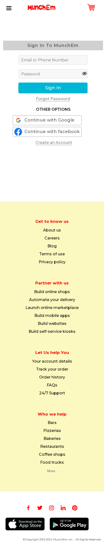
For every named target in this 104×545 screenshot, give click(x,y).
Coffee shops (52, 454)
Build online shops (52, 292)
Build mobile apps (52, 316)
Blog (52, 246)
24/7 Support (52, 393)
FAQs (52, 385)
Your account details (52, 361)
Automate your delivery (52, 300)
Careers (52, 238)
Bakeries (52, 439)
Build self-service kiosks (52, 331)
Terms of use (52, 254)
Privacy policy (52, 262)
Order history (52, 377)
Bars (52, 423)
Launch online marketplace (52, 308)
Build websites (52, 324)
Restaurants (52, 447)
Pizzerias (52, 431)
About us (52, 230)
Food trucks (52, 462)
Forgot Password (53, 98)
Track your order (52, 369)
